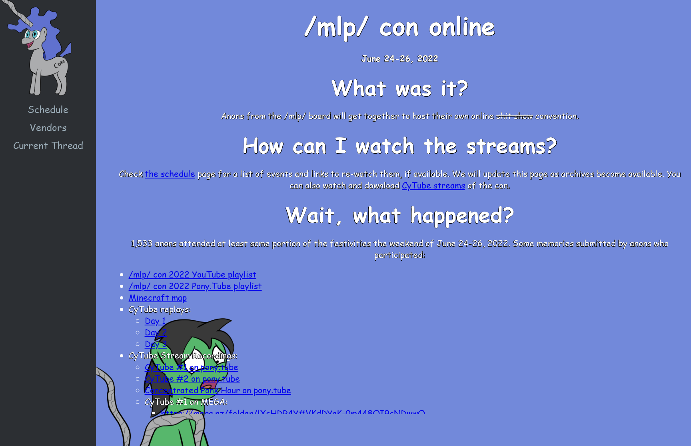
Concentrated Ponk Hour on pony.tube (218, 390)
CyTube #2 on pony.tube (192, 378)
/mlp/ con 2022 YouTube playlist (192, 274)
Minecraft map (158, 297)
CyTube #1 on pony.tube (191, 367)
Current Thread (48, 145)
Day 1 (155, 320)
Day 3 (156, 343)
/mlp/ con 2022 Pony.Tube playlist (195, 285)
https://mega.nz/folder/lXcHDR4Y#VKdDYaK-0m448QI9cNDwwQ (293, 413)
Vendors (48, 127)
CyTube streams (433, 185)
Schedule (48, 109)
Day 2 (156, 332)
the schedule (170, 173)
